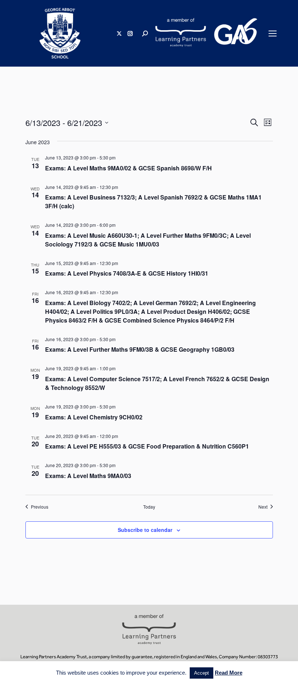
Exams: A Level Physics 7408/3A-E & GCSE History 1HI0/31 (126, 273)
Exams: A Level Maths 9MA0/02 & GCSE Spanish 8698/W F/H (128, 168)
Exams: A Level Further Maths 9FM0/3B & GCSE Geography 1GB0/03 (139, 349)
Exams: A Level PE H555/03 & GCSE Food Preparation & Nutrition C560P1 (147, 446)
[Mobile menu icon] (272, 33)
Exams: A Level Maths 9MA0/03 (88, 475)
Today (149, 507)
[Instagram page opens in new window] (130, 33)
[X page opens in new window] (119, 33)
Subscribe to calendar (145, 529)
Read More (228, 673)
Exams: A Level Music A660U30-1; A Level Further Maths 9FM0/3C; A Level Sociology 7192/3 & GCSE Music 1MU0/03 (148, 239)
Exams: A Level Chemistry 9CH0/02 (93, 417)
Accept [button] (201, 673)
